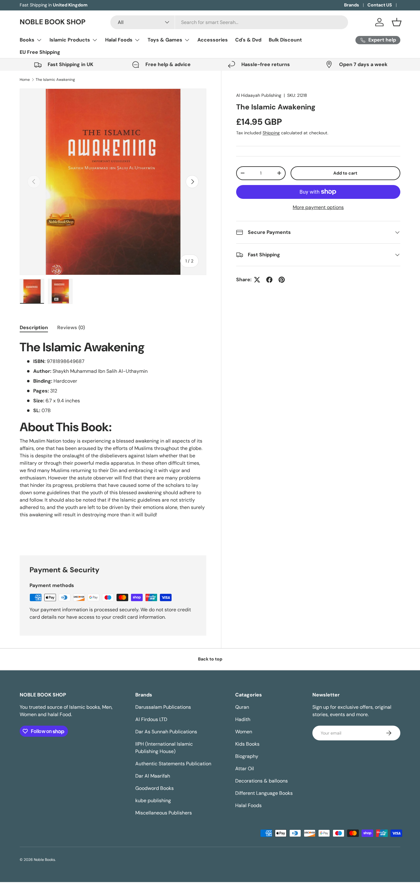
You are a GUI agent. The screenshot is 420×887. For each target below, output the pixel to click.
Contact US (379, 5)
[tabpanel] (113, 432)
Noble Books (44, 859)
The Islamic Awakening (55, 79)
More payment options (318, 207)
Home (25, 79)
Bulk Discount (285, 40)
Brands (351, 5)
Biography (246, 756)
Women (243, 731)
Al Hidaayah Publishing (258, 95)
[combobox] (229, 22)
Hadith (242, 719)
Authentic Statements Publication (173, 763)
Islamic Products (70, 40)
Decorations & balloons (261, 781)
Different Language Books (264, 793)
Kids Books (247, 744)
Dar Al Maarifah (152, 776)
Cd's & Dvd (248, 40)
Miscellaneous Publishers (163, 813)
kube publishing (153, 800)
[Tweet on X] (257, 280)
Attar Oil (244, 768)
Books (27, 40)
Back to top (210, 659)
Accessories (212, 40)
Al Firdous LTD (151, 719)
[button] (396, 22)
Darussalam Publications (163, 707)
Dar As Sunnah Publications (166, 731)
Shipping (271, 133)
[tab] (34, 327)
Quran (242, 707)
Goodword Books (154, 788)
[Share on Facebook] (269, 280)
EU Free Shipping (40, 52)
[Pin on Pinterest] (281, 280)
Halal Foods (119, 40)
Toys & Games (165, 40)
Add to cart (345, 173)
